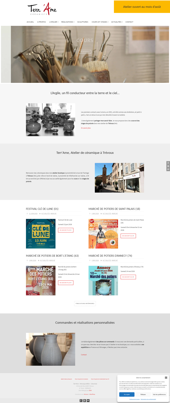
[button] (166, 378)
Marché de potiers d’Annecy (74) (110, 255)
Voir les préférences (159, 394)
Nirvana (86, 394)
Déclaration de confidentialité (148, 399)
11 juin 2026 (33, 213)
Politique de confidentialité (100, 379)
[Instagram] (168, 166)
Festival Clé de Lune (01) (42, 209)
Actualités (45, 213)
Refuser (143, 394)
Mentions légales (66, 379)
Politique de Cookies (134, 399)
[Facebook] (168, 163)
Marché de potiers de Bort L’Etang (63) (52, 255)
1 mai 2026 (95, 213)
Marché (53, 213)
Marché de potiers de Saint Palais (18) (114, 209)
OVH (90, 390)
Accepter (127, 394)
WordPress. (92, 394)
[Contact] (168, 169)
